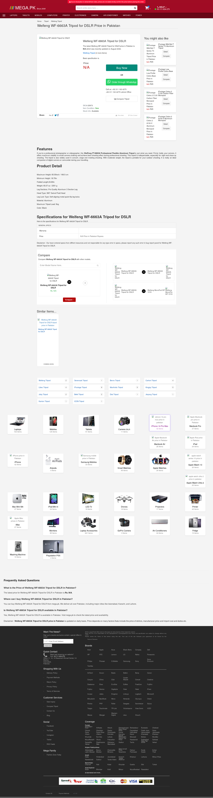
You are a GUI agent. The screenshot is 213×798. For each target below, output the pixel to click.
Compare (166, 56)
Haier (137, 689)
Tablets (26, 15)
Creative (150, 679)
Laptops (13, 15)
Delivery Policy (52, 673)
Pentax (89, 703)
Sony (137, 661)
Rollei (113, 703)
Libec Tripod (52, 387)
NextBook (102, 699)
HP (88, 654)
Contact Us (51, 711)
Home (39, 21)
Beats (113, 673)
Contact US (49, 793)
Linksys (126, 694)
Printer (66, 15)
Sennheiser (139, 703)
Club (113, 679)
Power (139, 15)
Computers (52, 15)
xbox (125, 715)
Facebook (50, 726)
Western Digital (114, 714)
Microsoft (150, 694)
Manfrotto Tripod (124, 387)
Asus (113, 649)
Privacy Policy (52, 686)
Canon (149, 673)
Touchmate (103, 708)
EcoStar (114, 684)
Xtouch (137, 715)
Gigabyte (114, 689)
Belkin (125, 673)
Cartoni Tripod (159, 380)
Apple (101, 649)
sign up (48, 645)
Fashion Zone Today (54, 755)
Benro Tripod (124, 380)
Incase (89, 694)
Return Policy (51, 682)
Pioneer (102, 661)
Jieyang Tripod (159, 394)
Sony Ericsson (150, 660)
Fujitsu (89, 689)
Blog (48, 715)
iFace (149, 689)
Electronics (80, 15)
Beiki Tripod (88, 394)
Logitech (138, 694)
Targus (89, 708)
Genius (101, 689)
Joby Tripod (52, 394)
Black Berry (127, 649)
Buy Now (121, 68)
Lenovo (113, 654)
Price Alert (120, 115)
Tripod (46, 21)
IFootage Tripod (88, 387)
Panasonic (151, 654)
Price (41, 236)
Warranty (42, 230)
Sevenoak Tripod (88, 380)
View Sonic (139, 708)
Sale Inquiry (51, 701)
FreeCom (138, 684)
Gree (125, 689)
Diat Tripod (124, 394)
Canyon (90, 679)
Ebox (101, 684)
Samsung (126, 661)
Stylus (149, 703)
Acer (89, 649)
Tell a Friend (133, 115)
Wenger (102, 715)
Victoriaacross (127, 708)
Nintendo (126, 699)
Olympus (138, 699)
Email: (46, 641)
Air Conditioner (110, 15)
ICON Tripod (88, 401)
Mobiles (38, 15)
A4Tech (90, 673)
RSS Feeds (51, 744)
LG (124, 654)
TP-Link (114, 708)
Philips (89, 661)
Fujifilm (149, 684)
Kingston (114, 694)
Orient (149, 699)
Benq (137, 673)
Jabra (101, 694)
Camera (94, 15)
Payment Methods (53, 677)
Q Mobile (114, 661)
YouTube (50, 730)
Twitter (49, 739)
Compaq (138, 649)
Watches (127, 15)
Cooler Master (125, 678)
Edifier (125, 684)
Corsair (137, 679)
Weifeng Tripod (56, 21)
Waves (89, 715)
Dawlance (90, 684)
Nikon (113, 699)
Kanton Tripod (52, 401)
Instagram (50, 735)
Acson (101, 673)
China (101, 679)
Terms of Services (53, 691)
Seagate (126, 703)
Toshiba (90, 666)
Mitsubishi (91, 699)
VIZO (149, 708)
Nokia (137, 654)
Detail (166, 51)
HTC (100, 654)
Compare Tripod (122, 99)
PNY (101, 703)
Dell (148, 649)
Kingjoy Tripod (159, 387)
